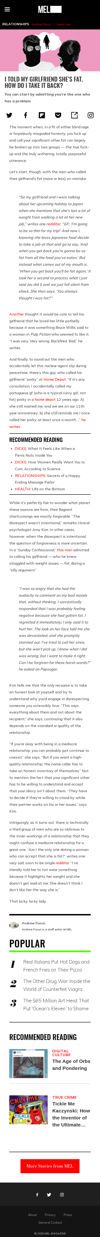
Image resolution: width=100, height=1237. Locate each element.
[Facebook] (25, 115)
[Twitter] (9, 115)
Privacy (50, 1215)
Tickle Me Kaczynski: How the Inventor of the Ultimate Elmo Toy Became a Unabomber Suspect (71, 1114)
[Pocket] (58, 115)
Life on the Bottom (40, 489)
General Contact (50, 1222)
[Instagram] (90, 115)
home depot (45, 399)
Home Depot (54, 379)
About (32, 1215)
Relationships (15, 24)
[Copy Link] (74, 115)
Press (68, 1215)
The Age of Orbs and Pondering (71, 1064)
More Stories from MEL (50, 1166)
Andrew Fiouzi (41, 24)
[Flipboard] (42, 115)
